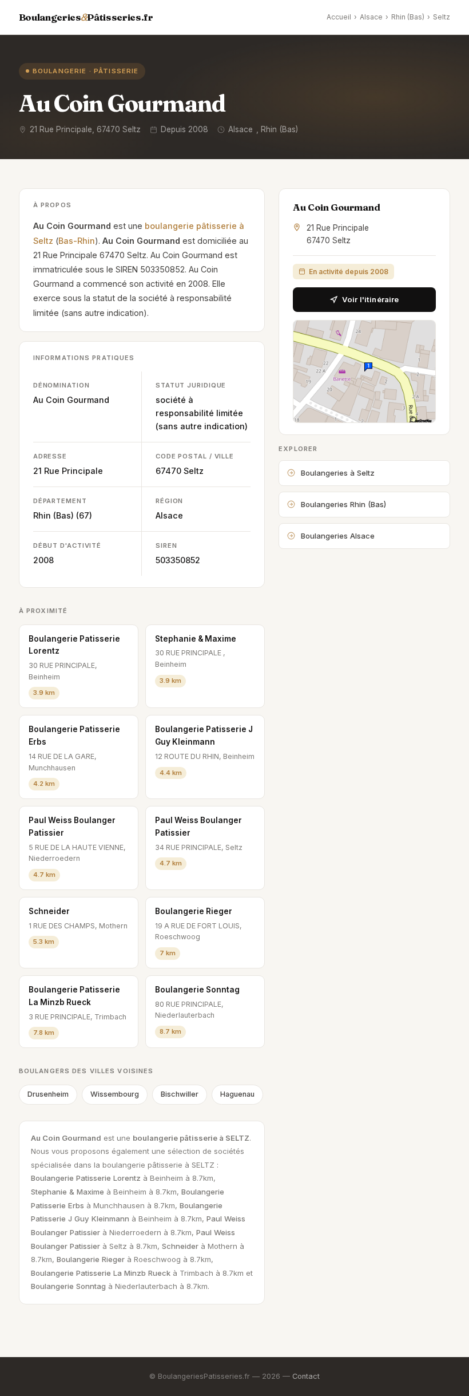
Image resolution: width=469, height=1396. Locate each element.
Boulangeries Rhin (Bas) (343, 504)
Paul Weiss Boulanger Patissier (72, 826)
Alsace (371, 17)
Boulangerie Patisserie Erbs (74, 735)
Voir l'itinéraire (370, 299)
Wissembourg (114, 1094)
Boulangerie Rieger (193, 911)
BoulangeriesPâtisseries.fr (86, 17)
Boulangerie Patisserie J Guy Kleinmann (204, 735)
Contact (306, 1376)
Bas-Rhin (76, 241)
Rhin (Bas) (407, 17)
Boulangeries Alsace (338, 535)
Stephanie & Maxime (195, 638)
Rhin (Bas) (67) (62, 515)
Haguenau (237, 1094)
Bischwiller (179, 1094)
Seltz (441, 17)
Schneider (49, 911)
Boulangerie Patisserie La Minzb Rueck (74, 996)
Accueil (339, 17)
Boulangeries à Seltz (338, 472)
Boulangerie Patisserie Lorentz (74, 645)
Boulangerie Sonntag (197, 989)
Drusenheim (48, 1094)
